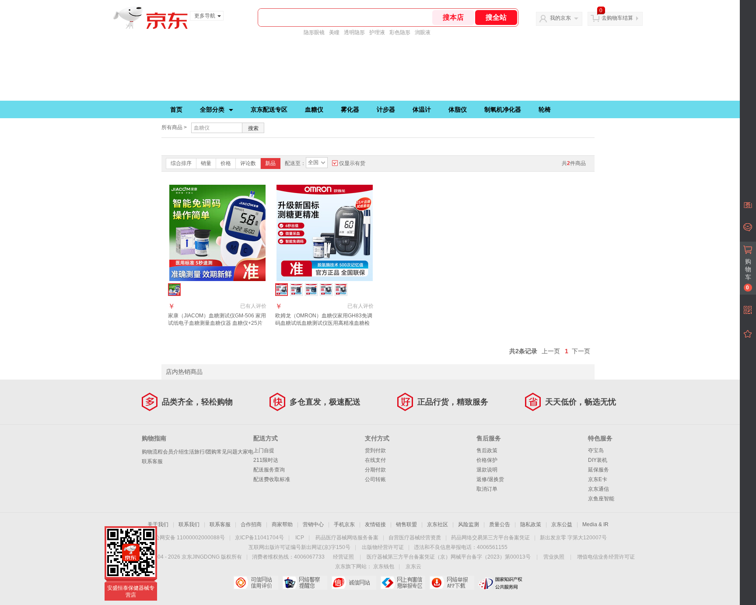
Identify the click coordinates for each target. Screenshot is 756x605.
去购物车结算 (617, 18)
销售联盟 (406, 524)
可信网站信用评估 (255, 583)
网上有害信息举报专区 (402, 583)
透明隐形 (354, 32)
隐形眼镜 (314, 32)
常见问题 (227, 452)
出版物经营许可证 (383, 547)
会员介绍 (173, 452)
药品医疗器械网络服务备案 (346, 538)
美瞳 (334, 32)
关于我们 (157, 524)
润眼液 (422, 32)
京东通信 (598, 489)
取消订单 (486, 489)
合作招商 (251, 524)
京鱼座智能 (601, 499)
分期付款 (375, 470)
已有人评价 (253, 306)
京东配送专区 (269, 109)
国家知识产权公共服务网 (500, 583)
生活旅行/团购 (200, 452)
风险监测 (468, 524)
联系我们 (189, 524)
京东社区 (437, 524)
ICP (299, 538)
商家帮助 (282, 524)
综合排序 (181, 163)
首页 (176, 109)
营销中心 (313, 524)
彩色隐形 (399, 32)
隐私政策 (530, 524)
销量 (206, 163)
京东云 (413, 566)
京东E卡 (597, 479)
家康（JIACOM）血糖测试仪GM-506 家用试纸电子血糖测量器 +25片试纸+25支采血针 (217, 323)
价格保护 (486, 460)
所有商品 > (174, 127)
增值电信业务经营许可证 (606, 557)
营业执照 (553, 557)
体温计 (422, 109)
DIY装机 (597, 460)
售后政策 (486, 450)
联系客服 (152, 461)
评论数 (248, 163)
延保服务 (598, 470)
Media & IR (595, 524)
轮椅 (545, 109)
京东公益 (561, 524)
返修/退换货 (490, 479)
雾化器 (350, 109)
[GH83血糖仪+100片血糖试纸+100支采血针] (341, 289)
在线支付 (375, 460)
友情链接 (375, 524)
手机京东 (344, 524)
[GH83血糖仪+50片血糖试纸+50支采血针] (326, 289)
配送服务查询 (269, 470)
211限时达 (265, 460)
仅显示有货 (352, 163)
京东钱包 (383, 566)
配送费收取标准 (271, 479)
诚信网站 (353, 583)
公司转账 (375, 479)
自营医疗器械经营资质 (414, 538)
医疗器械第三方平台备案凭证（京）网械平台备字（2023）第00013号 (449, 557)
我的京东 (560, 18)
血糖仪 (314, 109)
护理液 (377, 32)
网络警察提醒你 (304, 583)
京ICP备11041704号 (259, 538)
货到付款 (375, 450)
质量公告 (499, 524)
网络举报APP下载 (451, 583)
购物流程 (152, 452)
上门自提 (263, 450)
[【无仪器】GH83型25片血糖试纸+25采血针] (296, 289)
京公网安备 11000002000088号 (187, 538)
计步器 (386, 109)
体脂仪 (457, 109)
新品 (270, 163)
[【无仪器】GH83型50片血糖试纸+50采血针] (311, 289)
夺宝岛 (596, 450)
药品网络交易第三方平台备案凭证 (490, 538)
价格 (225, 163)
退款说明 (486, 470)
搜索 (253, 128)
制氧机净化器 (502, 109)
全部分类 (212, 109)
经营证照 (343, 557)
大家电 (245, 452)
